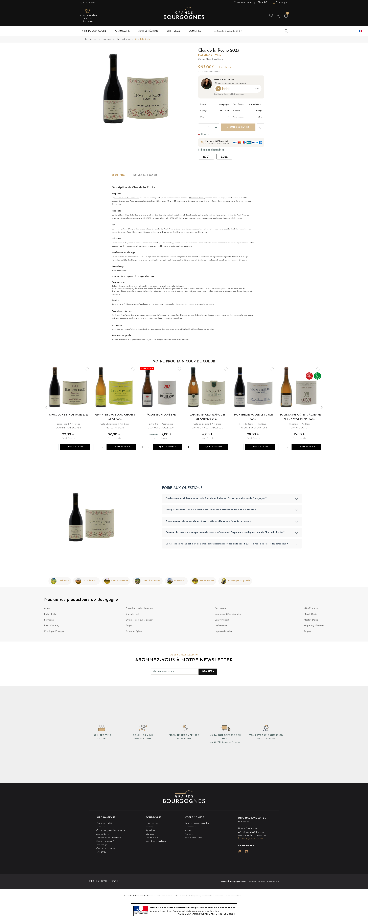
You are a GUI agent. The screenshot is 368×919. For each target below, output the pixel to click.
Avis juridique (102, 834)
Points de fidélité (104, 823)
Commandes (191, 827)
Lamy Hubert (222, 620)
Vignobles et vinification (157, 841)
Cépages (150, 834)
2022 (224, 156)
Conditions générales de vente (110, 830)
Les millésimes (152, 838)
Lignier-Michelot (223, 631)
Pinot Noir (241, 215)
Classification (152, 823)
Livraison (100, 827)
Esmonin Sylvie (134, 631)
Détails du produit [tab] (145, 175)
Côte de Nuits (242, 201)
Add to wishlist (260, 127)
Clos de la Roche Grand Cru (126, 198)
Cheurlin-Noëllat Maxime (139, 608)
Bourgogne (116, 204)
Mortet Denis (311, 620)
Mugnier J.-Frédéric (314, 626)
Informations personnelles (197, 823)
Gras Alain (220, 608)
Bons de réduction (193, 838)
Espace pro (282, 2)
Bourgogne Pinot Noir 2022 (68, 415)
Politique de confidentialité (108, 838)
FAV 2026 (101, 852)
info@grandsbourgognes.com (252, 835)
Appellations (151, 830)
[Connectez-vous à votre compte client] (278, 16)
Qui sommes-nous (243, 2)
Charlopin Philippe (54, 631)
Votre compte (194, 817)
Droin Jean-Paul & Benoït (139, 620)
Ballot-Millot (50, 614)
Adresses (189, 834)
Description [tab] (119, 175)
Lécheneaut (221, 626)
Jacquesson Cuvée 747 (161, 415)
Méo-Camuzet (311, 608)
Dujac (129, 626)
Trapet (307, 631)
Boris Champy (51, 626)
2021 (206, 156)
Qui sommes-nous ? (105, 841)
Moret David (310, 614)
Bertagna (49, 620)
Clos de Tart (132, 614)
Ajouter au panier (75, 447)
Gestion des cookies (105, 848)
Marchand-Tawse (209, 55)
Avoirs (188, 830)
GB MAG (262, 2)
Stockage (150, 827)
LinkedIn (246, 851)
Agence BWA (273, 881)
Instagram (240, 851)
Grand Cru (127, 229)
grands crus (174, 246)
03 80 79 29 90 (89, 2)
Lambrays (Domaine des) (228, 614)
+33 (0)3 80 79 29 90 (252, 839)
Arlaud (47, 608)
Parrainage (101, 845)
